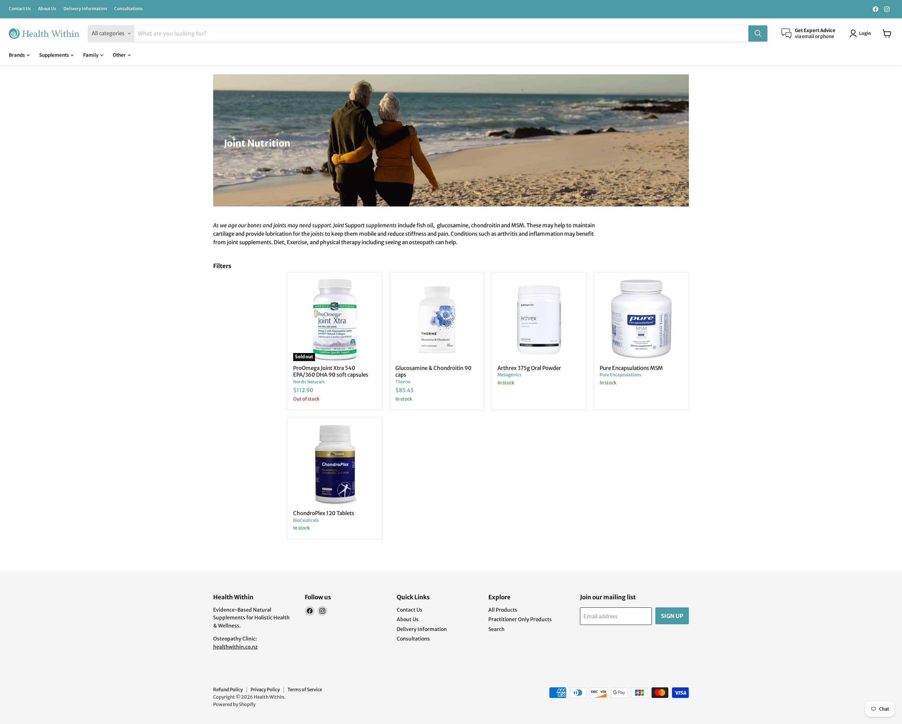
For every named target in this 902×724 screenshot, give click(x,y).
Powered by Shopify (234, 704)
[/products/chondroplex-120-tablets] (334, 464)
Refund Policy (228, 690)
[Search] (757, 33)
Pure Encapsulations (620, 374)
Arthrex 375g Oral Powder (529, 368)
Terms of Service (305, 690)
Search (496, 629)
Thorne (402, 381)
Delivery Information (85, 8)
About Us (47, 8)
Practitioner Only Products (520, 619)
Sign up (672, 615)
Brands (17, 55)
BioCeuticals (306, 520)
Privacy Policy (265, 690)
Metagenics (509, 374)
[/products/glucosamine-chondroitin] (436, 319)
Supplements (54, 55)
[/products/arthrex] (539, 319)
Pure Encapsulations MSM (631, 368)
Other (120, 55)
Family (91, 55)
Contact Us (20, 8)
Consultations (128, 8)
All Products (502, 610)
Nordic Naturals (309, 381)
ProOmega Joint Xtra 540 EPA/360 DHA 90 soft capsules (330, 371)
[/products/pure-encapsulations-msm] (641, 319)
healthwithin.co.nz (235, 647)
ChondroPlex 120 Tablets (323, 513)
